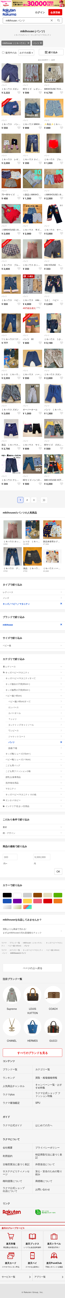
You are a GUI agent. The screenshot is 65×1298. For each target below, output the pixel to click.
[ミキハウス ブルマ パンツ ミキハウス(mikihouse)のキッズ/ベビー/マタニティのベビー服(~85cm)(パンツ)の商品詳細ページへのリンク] (53, 143)
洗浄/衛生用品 (12, 782)
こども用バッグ (13, 765)
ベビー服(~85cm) (14, 695)
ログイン (40, 12)
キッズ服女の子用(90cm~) (18, 683)
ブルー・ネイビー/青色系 (11, 901)
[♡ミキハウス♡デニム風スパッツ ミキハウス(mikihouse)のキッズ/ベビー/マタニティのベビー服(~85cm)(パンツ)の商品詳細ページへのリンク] (11, 323)
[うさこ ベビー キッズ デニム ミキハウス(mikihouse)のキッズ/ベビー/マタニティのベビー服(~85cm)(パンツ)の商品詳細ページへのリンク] (53, 284)
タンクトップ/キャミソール (21, 724)
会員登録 (55, 12)
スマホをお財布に (32, 1265)
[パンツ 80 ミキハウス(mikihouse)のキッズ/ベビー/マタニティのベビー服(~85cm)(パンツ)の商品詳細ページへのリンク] (32, 323)
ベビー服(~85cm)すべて (19, 701)
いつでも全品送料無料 (32, 1245)
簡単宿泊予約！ (54, 1245)
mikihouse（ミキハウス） (14, 42)
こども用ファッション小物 (18, 770)
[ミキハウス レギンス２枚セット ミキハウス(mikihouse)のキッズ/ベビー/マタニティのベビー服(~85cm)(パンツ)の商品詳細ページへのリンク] (11, 143)
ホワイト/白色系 (21, 895)
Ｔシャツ (12, 718)
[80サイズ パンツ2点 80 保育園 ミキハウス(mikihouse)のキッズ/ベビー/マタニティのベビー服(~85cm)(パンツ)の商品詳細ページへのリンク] (32, 464)
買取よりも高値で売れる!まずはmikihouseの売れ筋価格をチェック (22, 930)
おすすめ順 (26, 52)
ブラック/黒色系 (11, 895)
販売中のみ (11, 52)
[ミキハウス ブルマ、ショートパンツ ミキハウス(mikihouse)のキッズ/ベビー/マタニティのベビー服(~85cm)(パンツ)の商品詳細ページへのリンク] (11, 249)
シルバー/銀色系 (11, 907)
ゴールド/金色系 (21, 907)
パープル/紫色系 (21, 901)
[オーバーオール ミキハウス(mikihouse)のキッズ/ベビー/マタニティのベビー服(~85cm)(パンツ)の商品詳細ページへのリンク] (32, 393)
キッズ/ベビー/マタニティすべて (21, 678)
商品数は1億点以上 (10, 1245)
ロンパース (13, 707)
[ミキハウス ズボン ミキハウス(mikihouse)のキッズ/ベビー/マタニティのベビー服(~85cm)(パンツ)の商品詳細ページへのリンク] (11, 73)
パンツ (36, 42)
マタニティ (11, 788)
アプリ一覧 (40, 1277)
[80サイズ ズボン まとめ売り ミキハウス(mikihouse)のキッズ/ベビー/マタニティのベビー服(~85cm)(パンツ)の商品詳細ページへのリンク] (53, 428)
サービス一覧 (8, 1277)
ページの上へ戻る (32, 968)
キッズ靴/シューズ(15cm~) (18, 753)
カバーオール (14, 712)
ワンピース (13, 730)
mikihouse (8, 624)
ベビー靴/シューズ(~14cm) (18, 759)
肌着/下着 (12, 747)
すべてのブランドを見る (32, 1053)
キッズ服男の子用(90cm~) (18, 689)
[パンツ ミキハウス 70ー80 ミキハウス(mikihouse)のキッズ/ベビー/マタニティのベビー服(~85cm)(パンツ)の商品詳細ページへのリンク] (53, 393)
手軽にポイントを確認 (54, 1265)
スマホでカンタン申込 (10, 1265)
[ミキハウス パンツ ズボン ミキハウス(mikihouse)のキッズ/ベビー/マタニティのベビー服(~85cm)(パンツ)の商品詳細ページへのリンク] (11, 108)
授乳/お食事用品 (13, 776)
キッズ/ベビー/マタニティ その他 (21, 794)
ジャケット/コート (16, 736)
